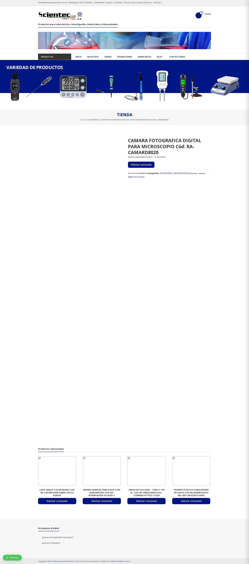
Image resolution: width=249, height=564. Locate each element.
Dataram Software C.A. (119, 561)
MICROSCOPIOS (181, 173)
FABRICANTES (144, 56)
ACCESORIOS (93, 119)
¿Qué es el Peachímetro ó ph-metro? (57, 537)
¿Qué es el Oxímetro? (51, 543)
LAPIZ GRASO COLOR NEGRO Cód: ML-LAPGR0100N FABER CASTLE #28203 (57, 492)
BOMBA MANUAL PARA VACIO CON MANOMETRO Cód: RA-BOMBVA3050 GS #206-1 (101, 492)
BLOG (159, 56)
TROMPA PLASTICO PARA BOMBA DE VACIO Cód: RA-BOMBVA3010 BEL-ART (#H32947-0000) (191, 492)
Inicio (83, 119)
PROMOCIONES (124, 56)
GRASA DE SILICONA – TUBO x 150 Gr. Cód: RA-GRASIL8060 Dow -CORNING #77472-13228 (147, 492)
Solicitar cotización (141, 164)
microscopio (139, 176)
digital (130, 176)
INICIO (79, 56)
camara (201, 173)
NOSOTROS (93, 56)
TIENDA (108, 56)
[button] (12, 558)
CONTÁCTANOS (177, 56)
